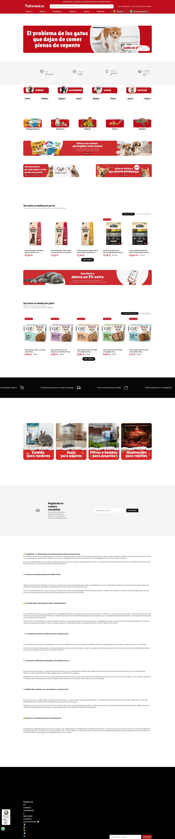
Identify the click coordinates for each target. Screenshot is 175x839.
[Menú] (9, 810)
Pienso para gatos (145, 313)
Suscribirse (132, 510)
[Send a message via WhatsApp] (3, 829)
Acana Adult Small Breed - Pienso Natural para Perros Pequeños (139, 251)
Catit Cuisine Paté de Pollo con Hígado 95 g (112, 351)
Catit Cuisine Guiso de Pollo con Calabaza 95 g (87, 351)
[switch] (6, 823)
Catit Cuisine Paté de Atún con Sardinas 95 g (138, 351)
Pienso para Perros (128, 214)
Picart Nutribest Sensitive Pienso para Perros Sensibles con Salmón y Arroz (34, 251)
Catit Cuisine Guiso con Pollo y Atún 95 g (35, 351)
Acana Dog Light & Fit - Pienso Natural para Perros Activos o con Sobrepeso (113, 251)
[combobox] (82, 6)
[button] (139, 49)
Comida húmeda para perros (143, 214)
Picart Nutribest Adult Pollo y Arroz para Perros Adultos (61, 251)
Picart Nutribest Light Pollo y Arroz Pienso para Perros (87, 251)
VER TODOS (87, 260)
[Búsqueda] (111, 6)
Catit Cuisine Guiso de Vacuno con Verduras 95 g (60, 351)
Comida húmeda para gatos (130, 313)
